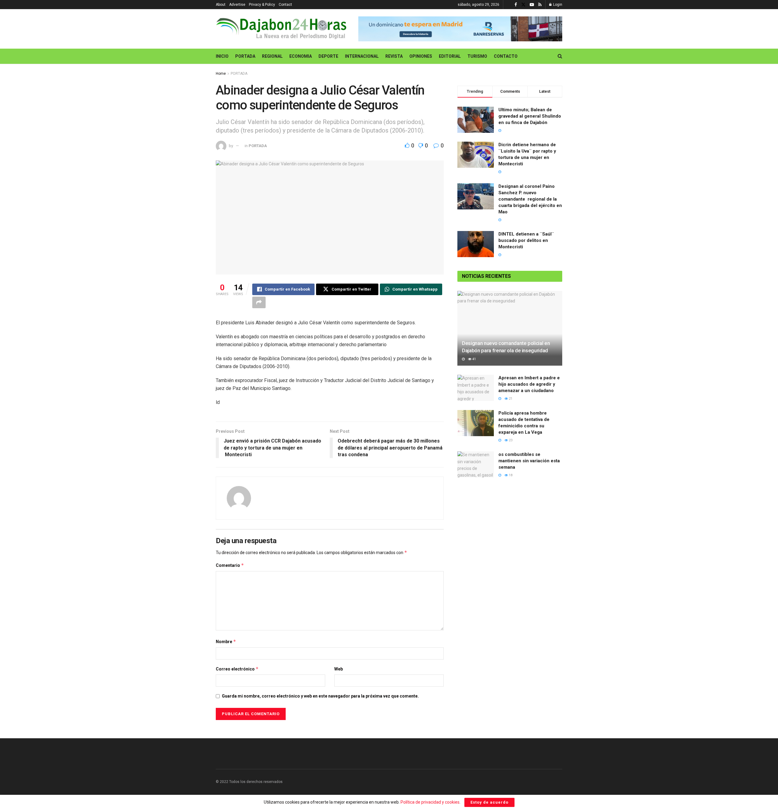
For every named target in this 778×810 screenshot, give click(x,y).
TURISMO (477, 56)
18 (510, 475)
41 (473, 359)
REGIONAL (272, 56)
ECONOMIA (300, 56)
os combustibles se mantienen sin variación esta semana (529, 461)
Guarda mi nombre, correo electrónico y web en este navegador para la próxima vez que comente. (320, 696)
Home (221, 73)
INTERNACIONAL (362, 56)
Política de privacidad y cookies (430, 802)
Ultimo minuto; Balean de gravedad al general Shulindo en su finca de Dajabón (529, 116)
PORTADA (245, 56)
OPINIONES (420, 56)
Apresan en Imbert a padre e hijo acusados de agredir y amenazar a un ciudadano (529, 384)
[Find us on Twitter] (523, 4)
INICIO (222, 56)
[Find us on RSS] (540, 4)
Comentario (230, 565)
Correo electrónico (237, 669)
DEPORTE (328, 56)
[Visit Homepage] (283, 29)
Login (557, 4)
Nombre (226, 641)
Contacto (506, 56)
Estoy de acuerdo (489, 802)
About (220, 4)
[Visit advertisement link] (460, 29)
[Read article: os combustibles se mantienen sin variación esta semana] (475, 464)
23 (510, 440)
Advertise (237, 4)
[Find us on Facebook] (516, 4)
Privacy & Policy (262, 4)
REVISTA (394, 56)
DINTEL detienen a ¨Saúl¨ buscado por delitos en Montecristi (526, 240)
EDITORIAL (450, 56)
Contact (285, 4)
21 (510, 399)
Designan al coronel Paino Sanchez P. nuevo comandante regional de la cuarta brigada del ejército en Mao (530, 199)
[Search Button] (560, 56)
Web (338, 669)
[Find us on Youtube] (532, 4)
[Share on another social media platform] (259, 302)
